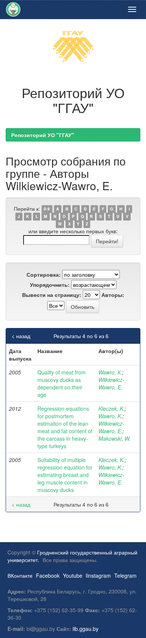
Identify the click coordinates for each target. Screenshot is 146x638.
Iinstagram (98, 575)
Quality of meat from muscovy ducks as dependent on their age (61, 383)
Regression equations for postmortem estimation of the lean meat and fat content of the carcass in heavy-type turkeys (64, 427)
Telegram (125, 575)
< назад (21, 336)
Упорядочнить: (50, 284)
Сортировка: (44, 274)
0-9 (47, 209)
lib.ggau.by (85, 628)
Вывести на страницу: (51, 294)
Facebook (48, 575)
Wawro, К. (110, 372)
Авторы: (112, 294)
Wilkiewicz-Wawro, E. (111, 383)
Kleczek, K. (111, 408)
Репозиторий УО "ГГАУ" (42, 135)
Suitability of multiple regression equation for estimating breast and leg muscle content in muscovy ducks (64, 474)
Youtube (72, 575)
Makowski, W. (114, 438)
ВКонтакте (20, 575)
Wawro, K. (110, 416)
